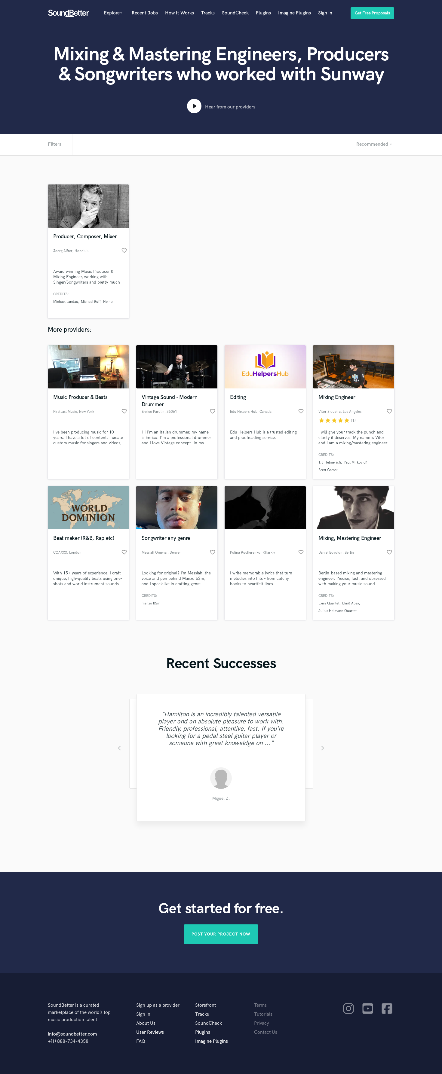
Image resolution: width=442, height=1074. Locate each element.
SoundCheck (235, 13)
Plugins (263, 13)
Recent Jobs (145, 13)
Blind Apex (350, 603)
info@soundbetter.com (72, 1034)
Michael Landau (65, 302)
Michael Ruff (90, 302)
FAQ (140, 1041)
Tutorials (263, 1014)
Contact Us (265, 1032)
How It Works (179, 13)
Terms (260, 1005)
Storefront (205, 1005)
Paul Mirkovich (355, 462)
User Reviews (150, 1032)
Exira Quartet (328, 603)
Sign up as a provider (158, 1005)
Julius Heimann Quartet (337, 611)
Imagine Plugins (294, 13)
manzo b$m (151, 603)
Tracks (208, 13)
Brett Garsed (328, 470)
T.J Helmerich (329, 462)
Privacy (261, 1023)
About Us (145, 1023)
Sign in (325, 13)
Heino (108, 302)
